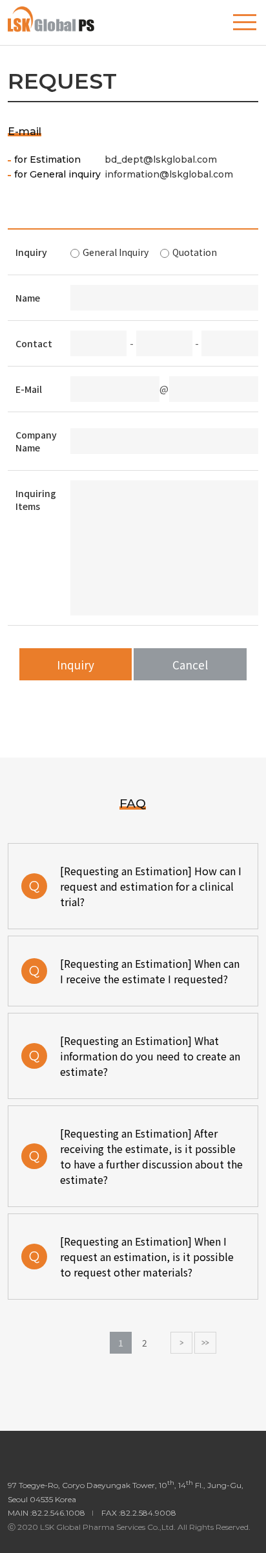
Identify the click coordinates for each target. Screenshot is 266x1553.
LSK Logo (67, 19)
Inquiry (75, 665)
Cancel (190, 665)
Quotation (194, 252)
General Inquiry (115, 252)
